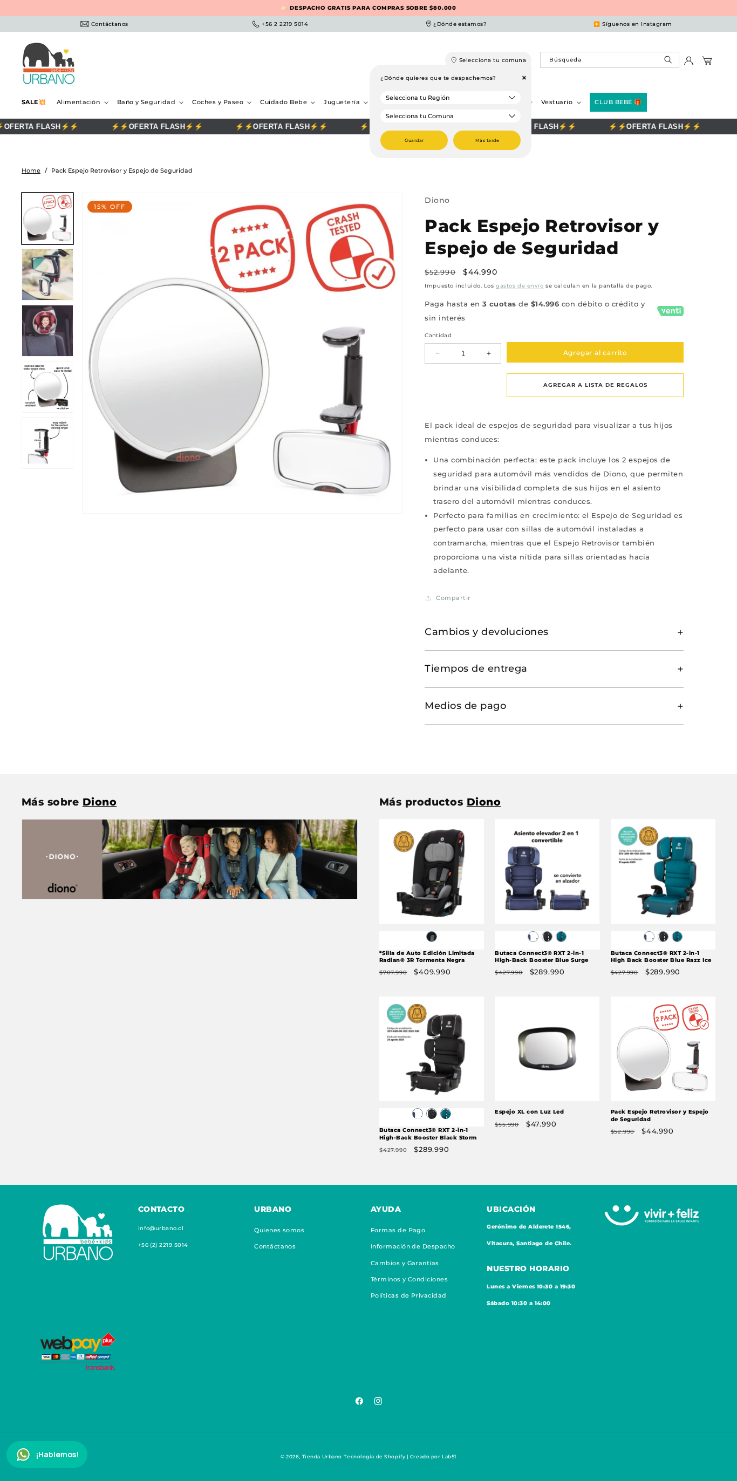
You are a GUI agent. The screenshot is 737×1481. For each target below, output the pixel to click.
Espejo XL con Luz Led (529, 1112)
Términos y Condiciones (409, 1278)
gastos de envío (519, 286)
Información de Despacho (413, 1246)
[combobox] (609, 59)
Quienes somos (279, 1229)
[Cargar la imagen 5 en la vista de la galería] (47, 443)
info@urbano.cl (161, 1227)
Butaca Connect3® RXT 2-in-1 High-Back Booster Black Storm (428, 1134)
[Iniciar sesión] (688, 63)
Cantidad (438, 335)
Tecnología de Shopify (374, 1456)
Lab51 (449, 1456)
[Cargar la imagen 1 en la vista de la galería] (47, 218)
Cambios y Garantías (405, 1262)
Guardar (414, 140)
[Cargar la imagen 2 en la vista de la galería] (47, 275)
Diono (437, 200)
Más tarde (487, 140)
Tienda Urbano (322, 1456)
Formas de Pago (398, 1229)
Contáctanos (275, 1246)
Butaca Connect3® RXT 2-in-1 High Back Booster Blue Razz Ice (661, 957)
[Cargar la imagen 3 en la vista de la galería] (47, 331)
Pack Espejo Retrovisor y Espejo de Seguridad (660, 1116)
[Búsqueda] (669, 62)
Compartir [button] (453, 598)
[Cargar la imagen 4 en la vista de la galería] (47, 387)
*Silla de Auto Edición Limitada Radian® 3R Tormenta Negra (427, 957)
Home (31, 170)
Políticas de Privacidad (409, 1295)
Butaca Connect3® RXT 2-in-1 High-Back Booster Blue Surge (541, 957)
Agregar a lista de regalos (595, 385)
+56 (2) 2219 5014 (163, 1244)
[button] (81, 102)
